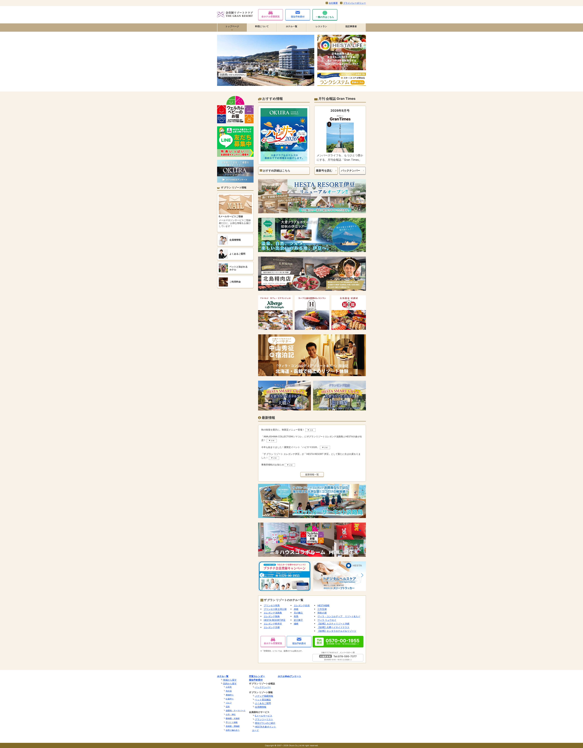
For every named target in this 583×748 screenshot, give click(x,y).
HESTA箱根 (323, 605)
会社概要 (333, 3)
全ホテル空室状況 (270, 16)
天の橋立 (298, 612)
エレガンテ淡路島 (273, 612)
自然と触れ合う (233, 730)
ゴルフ (229, 703)
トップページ (232, 26)
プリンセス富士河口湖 (275, 609)
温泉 (228, 706)
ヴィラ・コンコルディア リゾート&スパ (338, 616)
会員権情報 (260, 706)
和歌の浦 (322, 612)
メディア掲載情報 (264, 696)
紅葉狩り (230, 699)
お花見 (229, 687)
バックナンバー (350, 170)
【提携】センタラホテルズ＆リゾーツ (336, 631)
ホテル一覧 (291, 26)
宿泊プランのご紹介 (265, 723)
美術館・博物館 (233, 726)
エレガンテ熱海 (272, 616)
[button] (262, 575)
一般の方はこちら (325, 16)
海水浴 (229, 691)
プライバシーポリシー (354, 3)
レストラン (321, 26)
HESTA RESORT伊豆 (274, 620)
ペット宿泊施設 (263, 699)
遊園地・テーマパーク (235, 710)
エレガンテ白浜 (302, 605)
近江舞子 (298, 620)
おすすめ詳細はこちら (276, 170)
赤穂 (296, 609)
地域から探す (230, 679)
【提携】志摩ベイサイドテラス (333, 627)
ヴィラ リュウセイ (326, 620)
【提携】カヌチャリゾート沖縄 (333, 623)
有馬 (296, 616)
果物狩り (230, 695)
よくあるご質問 (263, 703)
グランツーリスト (264, 719)
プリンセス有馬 (272, 605)
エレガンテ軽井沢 (273, 623)
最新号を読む (324, 170)
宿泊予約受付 (298, 16)
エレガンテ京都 (272, 627)
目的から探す (230, 683)
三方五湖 (322, 609)
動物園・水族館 (233, 718)
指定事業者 (351, 26)
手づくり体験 (232, 722)
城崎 (296, 623)
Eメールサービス (263, 715)
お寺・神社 (231, 714)
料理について (262, 26)
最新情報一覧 (312, 474)
